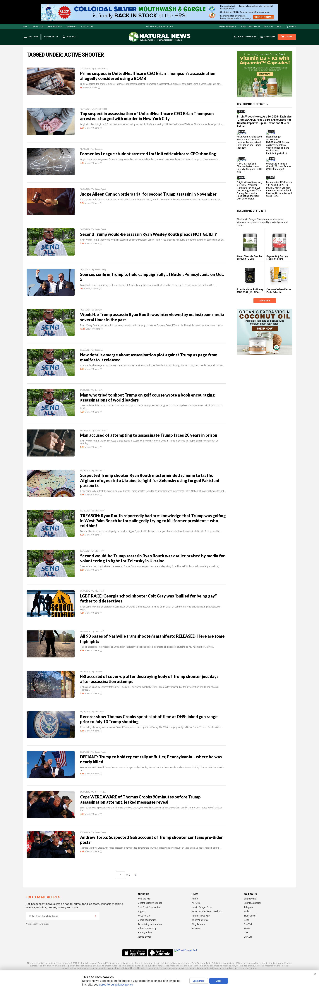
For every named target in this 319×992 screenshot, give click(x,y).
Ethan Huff (99, 471)
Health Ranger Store (250, 210)
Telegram (248, 907)
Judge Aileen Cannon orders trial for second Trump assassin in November (148, 194)
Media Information (147, 920)
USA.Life (248, 937)
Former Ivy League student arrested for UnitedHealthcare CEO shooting (148, 153)
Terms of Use (144, 937)
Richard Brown (101, 430)
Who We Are (144, 898)
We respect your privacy (37, 924)
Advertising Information (150, 924)
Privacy (101, 963)
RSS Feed (196, 928)
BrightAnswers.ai (227, 27)
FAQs (279, 27)
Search (292, 27)
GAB (246, 932)
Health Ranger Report (251, 104)
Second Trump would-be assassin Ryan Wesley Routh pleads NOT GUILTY (148, 234)
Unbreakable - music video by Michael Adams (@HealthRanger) (278, 166)
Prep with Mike (55, 27)
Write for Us (144, 915)
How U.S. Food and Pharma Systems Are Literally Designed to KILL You (250, 167)
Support (141, 911)
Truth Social (250, 915)
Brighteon (38, 27)
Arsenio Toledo (101, 69)
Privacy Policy (145, 932)
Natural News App (201, 915)
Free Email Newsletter (149, 907)
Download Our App (250, 27)
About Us (268, 27)
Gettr (246, 920)
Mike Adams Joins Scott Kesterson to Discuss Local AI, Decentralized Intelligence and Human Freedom (249, 142)
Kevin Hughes (100, 792)
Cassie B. (99, 149)
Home (26, 27)
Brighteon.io (250, 898)
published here (128, 968)
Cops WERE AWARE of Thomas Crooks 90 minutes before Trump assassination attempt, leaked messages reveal (140, 799)
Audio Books (86, 27)
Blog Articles (198, 924)
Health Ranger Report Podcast (207, 911)
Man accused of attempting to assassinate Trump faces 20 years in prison (148, 435)
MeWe (247, 928)
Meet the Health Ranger (150, 903)
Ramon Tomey (100, 189)
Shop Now (264, 300)
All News (196, 903)
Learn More (198, 981)
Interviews (71, 27)
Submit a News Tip (147, 928)
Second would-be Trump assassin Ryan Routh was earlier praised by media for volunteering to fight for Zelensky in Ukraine (152, 558)
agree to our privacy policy (116, 984)
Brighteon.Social (252, 903)
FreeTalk (248, 924)
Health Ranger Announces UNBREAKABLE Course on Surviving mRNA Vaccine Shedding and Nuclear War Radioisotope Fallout (277, 145)
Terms (109, 963)
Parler (247, 911)
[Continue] (95, 916)
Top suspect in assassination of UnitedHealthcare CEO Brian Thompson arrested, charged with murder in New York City (147, 116)
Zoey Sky (98, 310)
